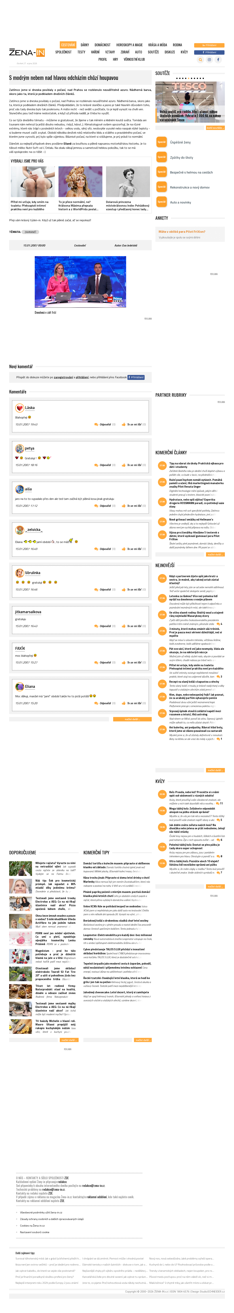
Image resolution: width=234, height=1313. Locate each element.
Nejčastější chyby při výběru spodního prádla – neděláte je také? (115, 1271)
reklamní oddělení (97, 1197)
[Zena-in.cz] (29, 52)
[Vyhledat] (200, 59)
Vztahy (110, 52)
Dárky (85, 44)
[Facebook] (218, 59)
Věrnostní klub (134, 59)
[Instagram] (209, 59)
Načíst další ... (132, 719)
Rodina (177, 44)
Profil (103, 59)
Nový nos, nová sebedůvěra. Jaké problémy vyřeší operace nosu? (182, 1259)
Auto (138, 52)
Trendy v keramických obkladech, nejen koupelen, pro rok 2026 (182, 1271)
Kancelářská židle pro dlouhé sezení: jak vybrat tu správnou (115, 1277)
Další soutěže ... (215, 128)
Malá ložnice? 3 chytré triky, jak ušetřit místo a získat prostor (182, 1283)
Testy (81, 52)
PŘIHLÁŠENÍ (82, 377)
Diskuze (170, 52)
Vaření (95, 52)
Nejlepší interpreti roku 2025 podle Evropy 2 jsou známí (47, 1283)
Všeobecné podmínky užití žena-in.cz (41, 1212)
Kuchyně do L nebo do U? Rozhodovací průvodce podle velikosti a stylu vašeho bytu (182, 1265)
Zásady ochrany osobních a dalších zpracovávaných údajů (52, 1219)
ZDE (66, 1178)
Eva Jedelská (129, 245)
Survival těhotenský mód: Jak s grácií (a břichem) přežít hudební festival (48, 1259)
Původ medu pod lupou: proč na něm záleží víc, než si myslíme (182, 1277)
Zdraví (125, 52)
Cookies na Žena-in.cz (32, 1226)
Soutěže (153, 52)
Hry (115, 59)
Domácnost (103, 44)
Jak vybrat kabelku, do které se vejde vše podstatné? (45, 1271)
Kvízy (184, 52)
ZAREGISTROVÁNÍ (63, 377)
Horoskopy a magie (129, 44)
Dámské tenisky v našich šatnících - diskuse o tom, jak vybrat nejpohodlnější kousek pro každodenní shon (115, 1265)
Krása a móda (157, 44)
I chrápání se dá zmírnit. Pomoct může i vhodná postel (113, 1259)
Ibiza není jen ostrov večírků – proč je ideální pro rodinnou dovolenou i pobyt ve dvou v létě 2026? (48, 1265)
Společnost (63, 52)
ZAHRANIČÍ (30, 232)
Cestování (68, 44)
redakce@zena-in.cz (93, 1185)
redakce (62, 1182)
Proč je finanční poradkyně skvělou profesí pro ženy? (45, 1277)
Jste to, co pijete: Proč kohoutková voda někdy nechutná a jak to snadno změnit (115, 1283)
